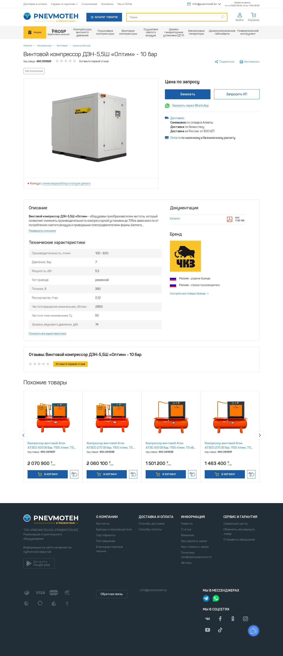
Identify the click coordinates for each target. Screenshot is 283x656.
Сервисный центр (235, 523)
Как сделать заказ (194, 541)
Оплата (175, 138)
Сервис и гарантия (63, 4)
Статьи (186, 529)
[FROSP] (58, 32)
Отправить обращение (239, 539)
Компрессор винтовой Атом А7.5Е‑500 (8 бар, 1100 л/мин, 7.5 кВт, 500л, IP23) (171, 448)
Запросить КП (236, 94)
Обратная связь (111, 594)
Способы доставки (151, 523)
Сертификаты (105, 535)
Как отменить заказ (195, 547)
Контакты (107, 4)
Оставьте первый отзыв (94, 61)
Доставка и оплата (35, 4)
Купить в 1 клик (74, 474)
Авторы (186, 563)
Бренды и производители (114, 529)
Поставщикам (105, 541)
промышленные (81, 45)
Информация (193, 517)
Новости (187, 523)
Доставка (177, 118)
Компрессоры (44, 45)
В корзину (51, 474)
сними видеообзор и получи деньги (66, 183)
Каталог (175, 218)
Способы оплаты (150, 529)
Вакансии (187, 535)
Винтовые (62, 45)
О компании (89, 4)
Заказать (187, 94)
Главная (27, 45)
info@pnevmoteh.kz (204, 4)
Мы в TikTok (124, 4)
